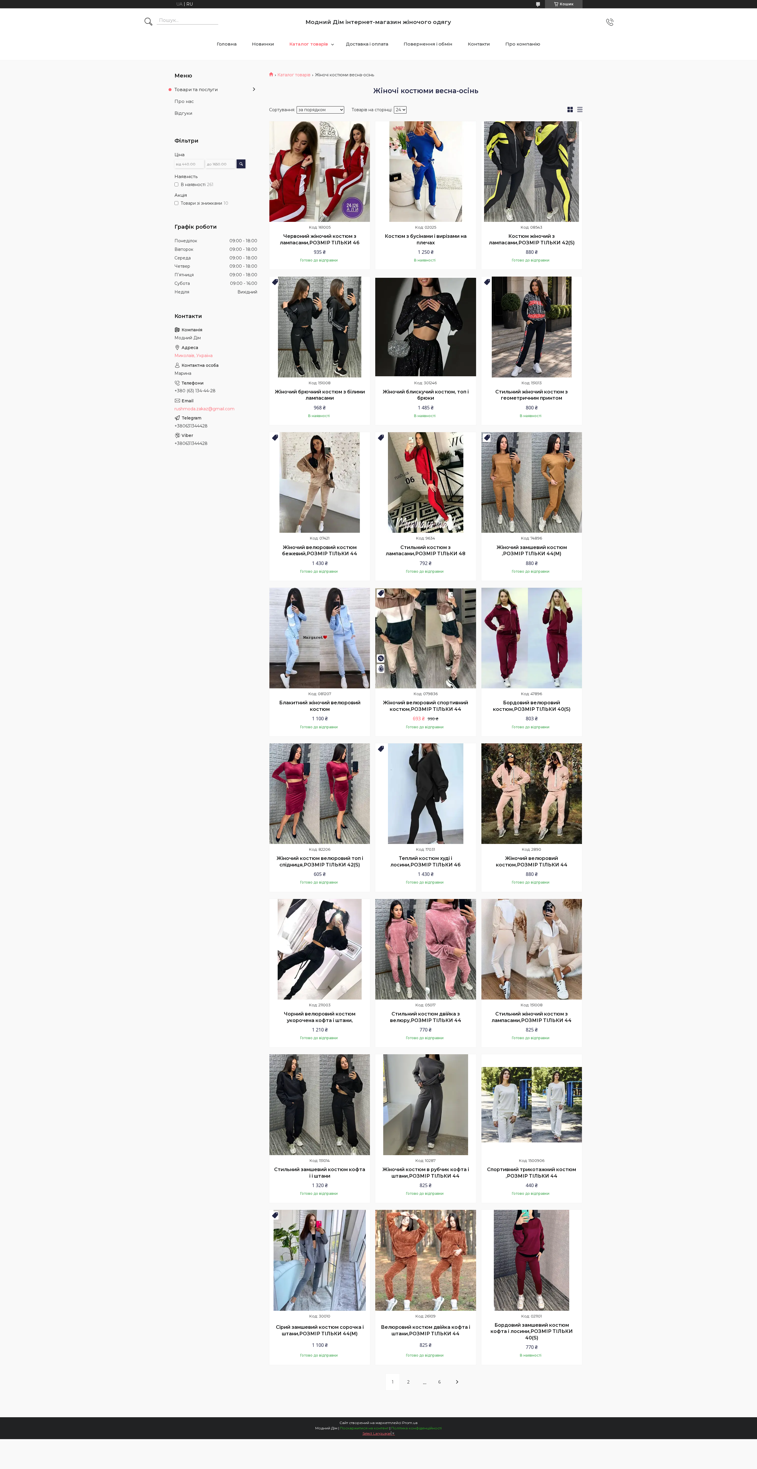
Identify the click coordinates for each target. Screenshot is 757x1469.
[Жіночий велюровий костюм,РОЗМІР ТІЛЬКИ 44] (531, 793)
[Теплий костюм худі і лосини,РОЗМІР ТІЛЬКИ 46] (425, 793)
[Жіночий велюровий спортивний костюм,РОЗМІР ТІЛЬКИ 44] (425, 638)
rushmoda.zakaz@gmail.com (204, 408)
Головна (227, 44)
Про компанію (522, 44)
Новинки (263, 44)
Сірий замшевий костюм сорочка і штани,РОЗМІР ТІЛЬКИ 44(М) (320, 1330)
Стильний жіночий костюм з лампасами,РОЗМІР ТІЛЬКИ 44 (531, 1017)
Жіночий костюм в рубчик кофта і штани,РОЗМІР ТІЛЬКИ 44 (425, 1173)
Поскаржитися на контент (364, 1428)
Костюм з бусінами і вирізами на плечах (426, 239)
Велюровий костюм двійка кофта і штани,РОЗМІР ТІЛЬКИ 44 (425, 1330)
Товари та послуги (196, 89)
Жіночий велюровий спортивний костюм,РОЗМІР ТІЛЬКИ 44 (425, 706)
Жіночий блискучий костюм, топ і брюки (426, 395)
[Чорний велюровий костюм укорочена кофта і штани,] (319, 949)
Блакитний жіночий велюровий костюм (319, 706)
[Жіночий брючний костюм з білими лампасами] (319, 327)
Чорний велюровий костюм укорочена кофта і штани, (319, 1017)
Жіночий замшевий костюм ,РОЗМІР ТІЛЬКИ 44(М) (531, 551)
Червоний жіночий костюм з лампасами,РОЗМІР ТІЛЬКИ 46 (320, 239)
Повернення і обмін (428, 44)
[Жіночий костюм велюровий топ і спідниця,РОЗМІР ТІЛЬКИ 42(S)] (319, 793)
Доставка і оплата (367, 44)
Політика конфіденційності (416, 1428)
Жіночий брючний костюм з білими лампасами (320, 395)
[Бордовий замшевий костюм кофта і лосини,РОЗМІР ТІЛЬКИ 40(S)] (531, 1260)
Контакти (479, 44)
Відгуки (183, 113)
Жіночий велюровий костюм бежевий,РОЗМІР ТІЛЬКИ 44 (319, 551)
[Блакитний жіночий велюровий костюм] (319, 638)
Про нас (184, 101)
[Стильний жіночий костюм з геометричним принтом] (531, 327)
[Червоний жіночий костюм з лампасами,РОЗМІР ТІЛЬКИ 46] (319, 171)
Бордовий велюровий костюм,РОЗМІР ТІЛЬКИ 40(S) (531, 706)
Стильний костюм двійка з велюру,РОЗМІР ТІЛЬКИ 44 (425, 1017)
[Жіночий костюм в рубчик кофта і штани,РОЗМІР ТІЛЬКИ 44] (425, 1104)
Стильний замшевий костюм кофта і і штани (319, 1173)
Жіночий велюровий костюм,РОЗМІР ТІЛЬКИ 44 (531, 861)
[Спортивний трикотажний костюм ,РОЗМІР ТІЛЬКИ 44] (531, 1104)
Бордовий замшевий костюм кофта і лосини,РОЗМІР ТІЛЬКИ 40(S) (532, 1331)
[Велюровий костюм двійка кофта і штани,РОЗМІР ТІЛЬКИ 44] (425, 1260)
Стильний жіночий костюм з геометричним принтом (531, 395)
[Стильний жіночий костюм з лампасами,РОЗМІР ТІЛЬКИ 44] (531, 949)
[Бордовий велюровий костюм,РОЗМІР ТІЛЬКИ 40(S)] (531, 638)
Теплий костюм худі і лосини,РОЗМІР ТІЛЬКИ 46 (425, 861)
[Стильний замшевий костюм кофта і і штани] (319, 1104)
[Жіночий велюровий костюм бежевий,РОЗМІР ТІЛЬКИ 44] (319, 482)
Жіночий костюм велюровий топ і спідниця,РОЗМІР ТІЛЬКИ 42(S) (319, 861)
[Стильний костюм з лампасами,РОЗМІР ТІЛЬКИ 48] (425, 482)
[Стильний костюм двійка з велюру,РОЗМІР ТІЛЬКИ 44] (425, 949)
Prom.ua (410, 1422)
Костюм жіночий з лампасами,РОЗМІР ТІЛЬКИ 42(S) (532, 239)
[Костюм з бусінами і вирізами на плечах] (425, 171)
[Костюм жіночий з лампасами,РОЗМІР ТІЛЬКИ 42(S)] (531, 171)
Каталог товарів (308, 44)
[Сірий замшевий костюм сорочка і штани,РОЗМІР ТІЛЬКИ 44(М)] (319, 1260)
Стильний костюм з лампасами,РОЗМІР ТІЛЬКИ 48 (425, 551)
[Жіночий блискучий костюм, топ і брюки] (425, 327)
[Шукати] (148, 22)
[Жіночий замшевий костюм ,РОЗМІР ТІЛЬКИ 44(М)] (531, 482)
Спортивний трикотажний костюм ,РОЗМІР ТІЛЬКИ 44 (531, 1173)
